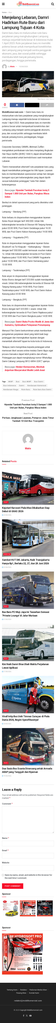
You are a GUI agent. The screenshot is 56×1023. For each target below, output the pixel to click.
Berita (7, 554)
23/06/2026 (7, 515)
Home (4, 12)
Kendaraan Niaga (10, 390)
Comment (7, 803)
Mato (12, 66)
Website (5, 863)
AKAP (10, 382)
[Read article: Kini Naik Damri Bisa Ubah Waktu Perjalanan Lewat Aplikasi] (28, 642)
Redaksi (23, 990)
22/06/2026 (7, 567)
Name (5, 838)
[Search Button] (52, 4)
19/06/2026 (7, 776)
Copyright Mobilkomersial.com (31, 1010)
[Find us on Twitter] (27, 1015)
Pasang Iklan (21, 993)
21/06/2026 (7, 619)
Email (5, 850)
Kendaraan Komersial (36, 386)
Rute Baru (25, 390)
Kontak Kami (34, 993)
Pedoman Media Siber (38, 990)
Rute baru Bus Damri (42, 390)
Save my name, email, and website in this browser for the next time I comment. (28, 876)
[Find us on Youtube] (30, 1015)
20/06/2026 (7, 723)
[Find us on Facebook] (23, 1015)
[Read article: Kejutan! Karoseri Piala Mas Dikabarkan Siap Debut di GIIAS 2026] (28, 486)
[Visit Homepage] (28, 4)
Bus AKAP (27, 382)
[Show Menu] (3, 4)
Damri (21, 386)
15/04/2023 (23, 66)
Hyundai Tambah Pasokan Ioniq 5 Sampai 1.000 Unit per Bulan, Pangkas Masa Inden (27, 193)
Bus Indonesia (9, 386)
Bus (10, 12)
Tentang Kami (12, 990)
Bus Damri (38, 382)
